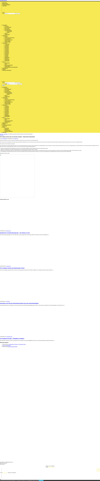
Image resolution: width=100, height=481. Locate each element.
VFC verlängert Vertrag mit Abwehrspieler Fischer (12, 268)
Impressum (98, 470)
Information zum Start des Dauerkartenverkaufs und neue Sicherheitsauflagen (19, 303)
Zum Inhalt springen (3, 0)
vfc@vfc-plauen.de (51, 467)
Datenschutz (98, 468)
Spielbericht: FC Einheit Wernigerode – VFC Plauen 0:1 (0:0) (15, 232)
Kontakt (98, 469)
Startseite (1, 134)
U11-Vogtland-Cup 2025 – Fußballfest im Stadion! (12, 338)
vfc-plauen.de (5, 472)
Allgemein (6, 134)
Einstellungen (41, 480)
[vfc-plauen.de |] (7, 23)
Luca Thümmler (4, 138)
